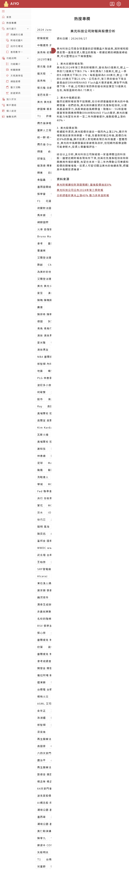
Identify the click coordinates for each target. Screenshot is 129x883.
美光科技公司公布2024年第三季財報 (80, 190)
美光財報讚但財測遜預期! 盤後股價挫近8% (84, 184)
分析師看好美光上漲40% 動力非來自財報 (83, 195)
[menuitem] (15, 11)
